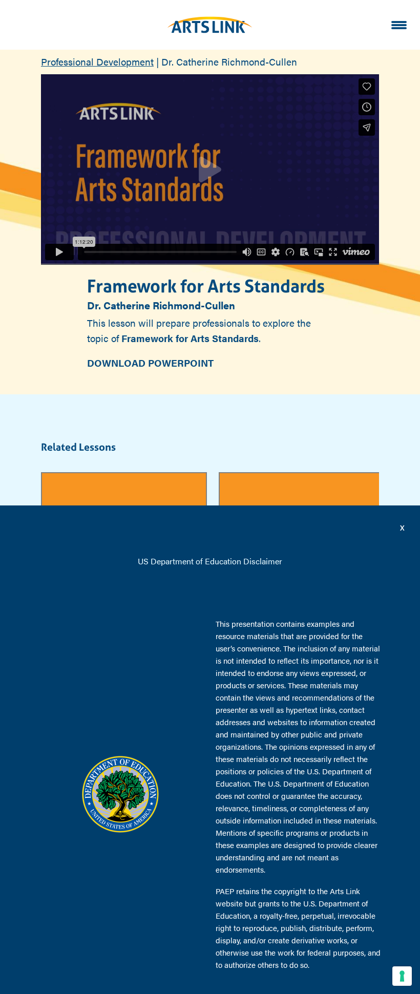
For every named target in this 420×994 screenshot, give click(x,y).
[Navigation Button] (399, 25)
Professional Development (97, 62)
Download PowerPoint (150, 363)
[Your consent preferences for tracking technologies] (402, 976)
